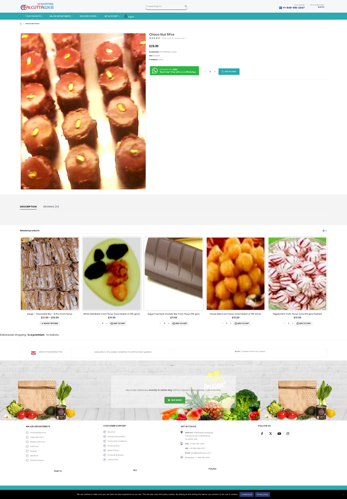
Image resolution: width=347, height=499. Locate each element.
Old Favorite (113, 459)
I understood (246, 494)
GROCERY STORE (87, 16)
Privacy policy (114, 446)
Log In (131, 16)
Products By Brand (115, 455)
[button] (323, 230)
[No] (343, 494)
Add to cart (230, 71)
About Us (111, 432)
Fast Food (34, 446)
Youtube (279, 433)
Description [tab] (28, 206)
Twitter (270, 433)
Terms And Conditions (117, 441)
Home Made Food (38, 432)
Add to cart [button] (57, 323)
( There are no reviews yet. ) (173, 38)
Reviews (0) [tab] (51, 206)
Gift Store (34, 455)
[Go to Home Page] (20, 23)
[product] (50, 274)
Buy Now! (176, 400)
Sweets (33, 451)
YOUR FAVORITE (33, 16)
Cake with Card (37, 437)
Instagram (288, 433)
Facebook (262, 433)
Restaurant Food (37, 442)
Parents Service (37, 460)
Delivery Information (116, 436)
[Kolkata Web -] (37, 6)
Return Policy (113, 450)
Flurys (160, 59)
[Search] (186, 6)
